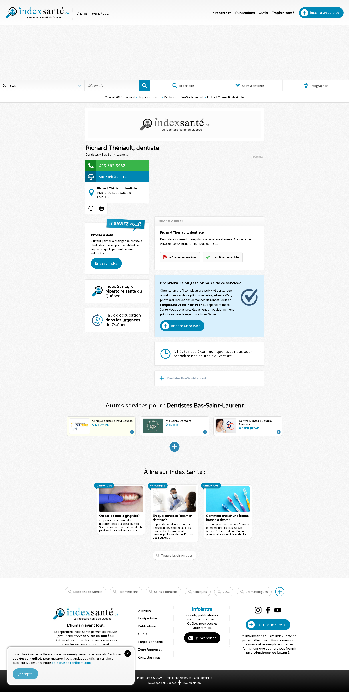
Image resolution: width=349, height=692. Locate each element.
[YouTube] (277, 610)
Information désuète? (182, 257)
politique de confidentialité (71, 663)
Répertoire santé (149, 97)
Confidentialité (203, 677)
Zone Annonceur (151, 649)
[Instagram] (258, 610)
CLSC (226, 592)
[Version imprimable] (101, 208)
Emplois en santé (150, 642)
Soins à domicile (166, 592)
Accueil (130, 97)
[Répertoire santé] (279, 591)
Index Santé (144, 677)
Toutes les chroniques (177, 555)
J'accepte (25, 673)
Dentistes (170, 97)
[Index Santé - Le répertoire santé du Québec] (37, 12)
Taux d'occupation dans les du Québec (123, 320)
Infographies (319, 86)
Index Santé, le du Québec (123, 291)
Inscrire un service (324, 13)
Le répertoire (221, 13)
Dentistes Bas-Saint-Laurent (186, 378)
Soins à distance (252, 86)
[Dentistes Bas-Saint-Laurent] (174, 446)
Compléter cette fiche (225, 257)
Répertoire (186, 86)
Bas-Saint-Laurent (191, 97)
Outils (263, 13)
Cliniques (200, 592)
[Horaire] (90, 208)
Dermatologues (256, 592)
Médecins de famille (87, 592)
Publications (245, 13)
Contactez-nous (149, 657)
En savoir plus (106, 263)
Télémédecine (128, 592)
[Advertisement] (174, 52)
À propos (144, 610)
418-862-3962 (112, 165)
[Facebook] (268, 610)
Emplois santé (283, 13)
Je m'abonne (206, 638)
